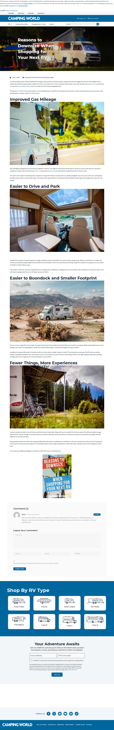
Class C (37, 171)
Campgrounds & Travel (39, 24)
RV (9, 24)
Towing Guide (80, 724)
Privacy (75, 669)
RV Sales (89, 724)
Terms (70, 669)
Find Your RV (41, 77)
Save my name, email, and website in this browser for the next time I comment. (36, 563)
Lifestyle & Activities (21, 24)
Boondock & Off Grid (31, 77)
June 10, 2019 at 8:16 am (33, 514)
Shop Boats (41, 13)
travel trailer (21, 86)
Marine (51, 24)
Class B (52, 171)
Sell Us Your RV (42, 724)
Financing (60, 724)
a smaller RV (21, 91)
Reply (97, 514)
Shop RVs (11, 13)
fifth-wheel (30, 86)
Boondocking (14, 345)
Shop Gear (21, 13)
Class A (94, 84)
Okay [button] (1, 10)
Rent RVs (31, 13)
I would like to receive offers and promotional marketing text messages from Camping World (57, 660)
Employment (69, 724)
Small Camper (50, 77)
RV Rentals (52, 724)
